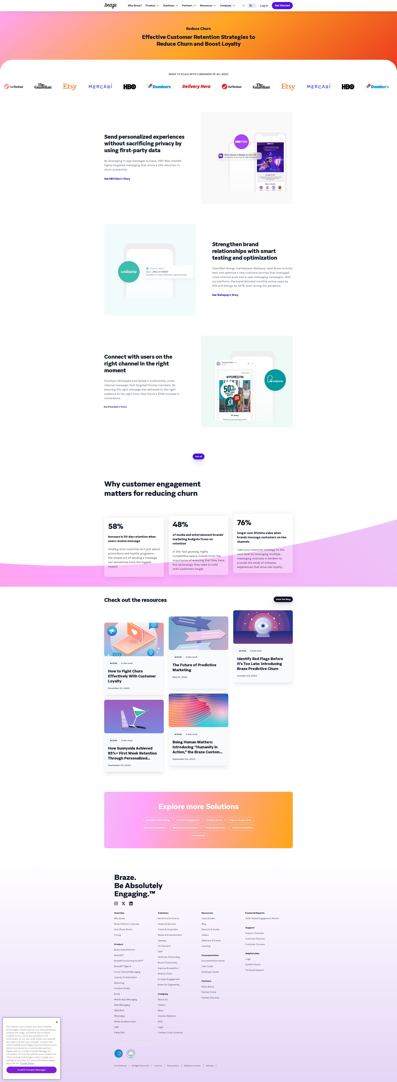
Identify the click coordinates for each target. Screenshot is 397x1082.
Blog (204, 924)
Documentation (210, 955)
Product (150, 5)
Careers (162, 1005)
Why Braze (119, 918)
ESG (160, 1021)
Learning (206, 946)
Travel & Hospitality (168, 929)
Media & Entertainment (170, 935)
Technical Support (254, 970)
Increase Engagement (169, 979)
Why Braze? (135, 5)
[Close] (56, 1022)
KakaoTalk (119, 1032)
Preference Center (192, 1065)
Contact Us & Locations (170, 1032)
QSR (160, 951)
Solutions (168, 5)
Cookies (158, 1065)
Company (225, 5)
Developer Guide (210, 971)
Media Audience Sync (125, 1021)
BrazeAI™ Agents (122, 966)
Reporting (119, 982)
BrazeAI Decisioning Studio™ (128, 960)
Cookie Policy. (27, 1063)
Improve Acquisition (168, 968)
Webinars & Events (211, 940)
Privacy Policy (173, 1065)
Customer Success (255, 944)
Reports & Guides (211, 929)
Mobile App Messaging (125, 999)
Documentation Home (213, 960)
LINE (116, 1027)
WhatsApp (119, 1016)
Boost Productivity (167, 962)
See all (198, 456)
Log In (264, 5)
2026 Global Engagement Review (262, 918)
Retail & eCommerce (168, 918)
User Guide (207, 966)
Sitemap (210, 1065)
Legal (160, 1027)
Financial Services (167, 924)
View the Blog (283, 599)
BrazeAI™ (119, 955)
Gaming (162, 940)
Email (117, 993)
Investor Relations (167, 1016)
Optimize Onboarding (169, 957)
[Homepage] (110, 6)
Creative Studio (122, 988)
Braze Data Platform (124, 949)
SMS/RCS (119, 1010)
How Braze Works (123, 929)
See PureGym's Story (115, 406)
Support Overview (254, 933)
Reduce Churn (165, 973)
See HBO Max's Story (117, 178)
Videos (205, 935)
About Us (163, 999)
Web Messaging (122, 1005)
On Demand (164, 946)
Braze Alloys (208, 986)
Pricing (117, 935)
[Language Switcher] (252, 5)
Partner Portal (209, 992)
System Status (253, 964)
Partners (187, 5)
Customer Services (255, 938)
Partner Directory (210, 997)
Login (248, 959)
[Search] (244, 5)
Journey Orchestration (125, 977)
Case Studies (208, 918)
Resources (206, 5)
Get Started (282, 5)
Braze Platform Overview (126, 924)
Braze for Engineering (168, 984)
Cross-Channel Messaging (127, 971)
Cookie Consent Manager (31, 1070)
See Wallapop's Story (225, 295)
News (160, 1010)
